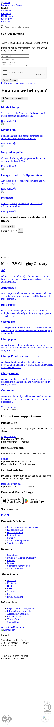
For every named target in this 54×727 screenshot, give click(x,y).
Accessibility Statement (18, 614)
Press (9, 588)
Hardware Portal (15, 532)
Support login (13, 622)
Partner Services (14, 535)
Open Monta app (9, 436)
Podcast (11, 560)
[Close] (20, 230)
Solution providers (16, 543)
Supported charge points (18, 566)
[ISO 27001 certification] (6, 724)
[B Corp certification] (47, 713)
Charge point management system (23, 527)
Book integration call (11, 483)
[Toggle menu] (2, 25)
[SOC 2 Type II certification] (22, 713)
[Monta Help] (5, 2)
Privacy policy (14, 616)
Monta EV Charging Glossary (21, 557)
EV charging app (15, 529)
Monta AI (11, 538)
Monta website (8, 5)
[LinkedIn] (8, 515)
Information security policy (20, 611)
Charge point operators (18, 540)
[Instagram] (5, 515)
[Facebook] (2, 515)
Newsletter (12, 563)
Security (11, 591)
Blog (9, 586)
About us (11, 580)
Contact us (12, 583)
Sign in (4, 458)
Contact (19, 5)
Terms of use (13, 619)
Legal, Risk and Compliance (20, 608)
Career (10, 594)
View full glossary (9, 407)
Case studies (13, 555)
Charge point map (15, 568)
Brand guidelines (15, 596)
